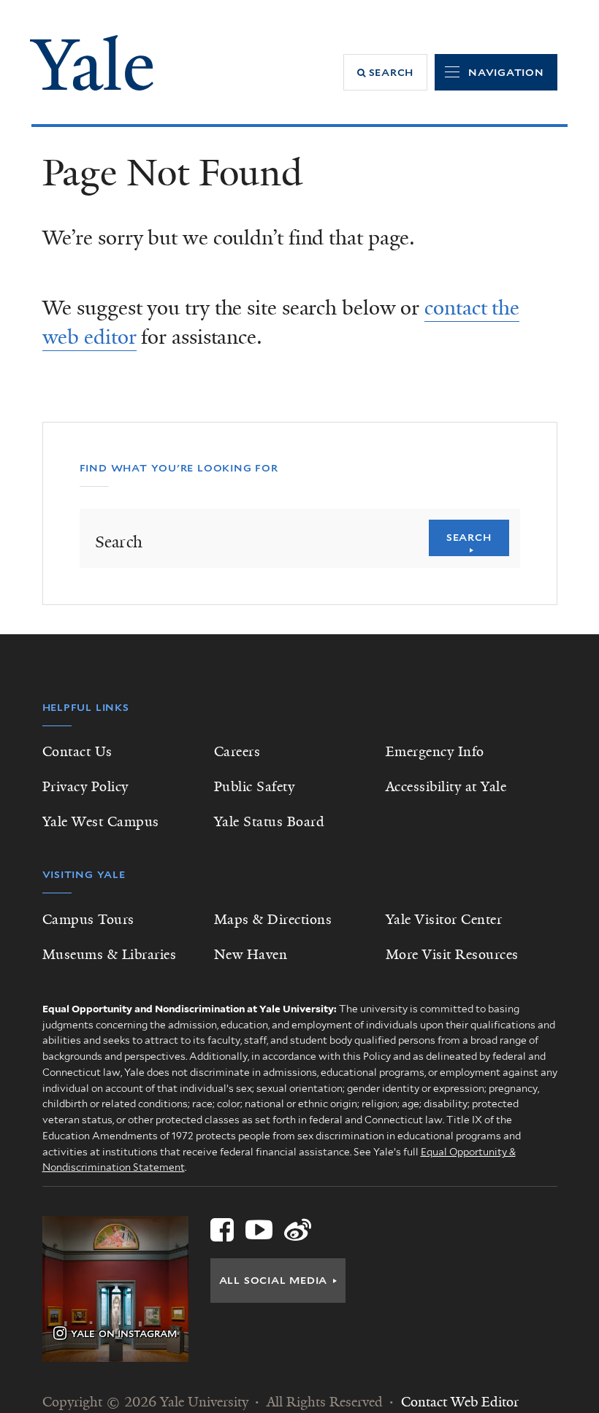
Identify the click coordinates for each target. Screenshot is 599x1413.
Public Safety (254, 787)
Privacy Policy (85, 787)
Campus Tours (88, 919)
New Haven (251, 954)
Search (469, 537)
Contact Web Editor (460, 1402)
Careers (237, 752)
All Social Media (273, 1280)
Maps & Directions (273, 919)
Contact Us (77, 752)
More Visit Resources (452, 954)
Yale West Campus (100, 822)
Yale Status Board (269, 822)
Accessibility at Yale (446, 787)
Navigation (506, 72)
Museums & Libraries (109, 954)
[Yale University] (91, 63)
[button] (385, 72)
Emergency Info (435, 752)
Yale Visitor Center (444, 919)
